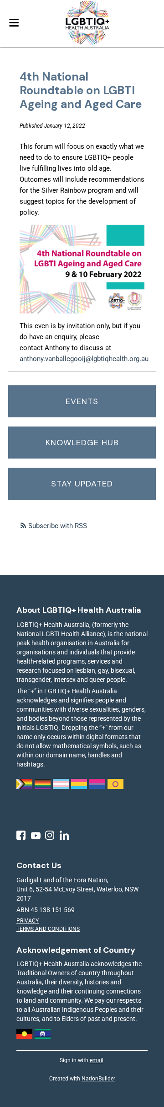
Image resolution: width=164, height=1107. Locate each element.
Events (82, 401)
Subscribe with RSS (57, 526)
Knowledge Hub (82, 442)
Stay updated (82, 483)
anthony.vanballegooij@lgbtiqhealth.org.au (84, 359)
